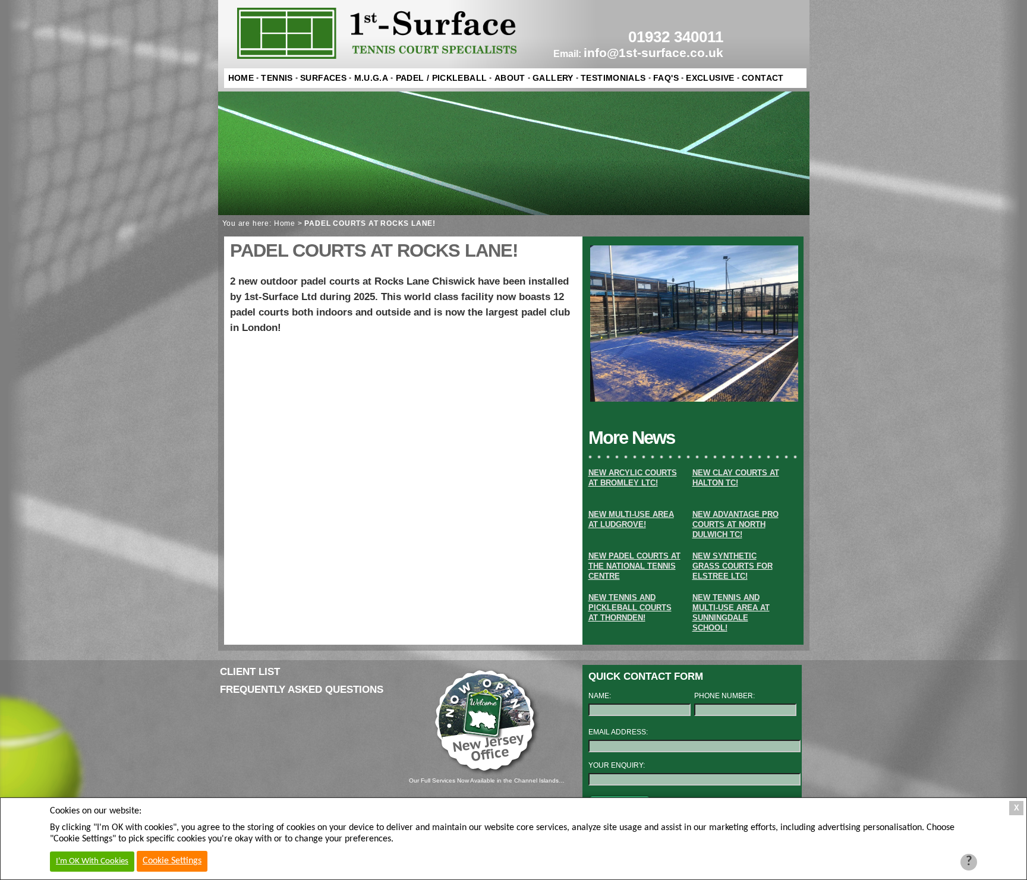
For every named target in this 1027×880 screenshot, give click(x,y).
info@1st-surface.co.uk (653, 52)
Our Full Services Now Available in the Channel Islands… (487, 780)
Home (241, 78)
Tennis (276, 78)
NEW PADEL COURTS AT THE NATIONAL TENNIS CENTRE (634, 566)
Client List (250, 671)
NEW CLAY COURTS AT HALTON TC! (735, 477)
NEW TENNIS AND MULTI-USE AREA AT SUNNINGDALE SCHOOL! (731, 612)
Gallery (553, 78)
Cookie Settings (172, 861)
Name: (599, 696)
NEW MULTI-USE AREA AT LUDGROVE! (631, 519)
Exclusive (710, 78)
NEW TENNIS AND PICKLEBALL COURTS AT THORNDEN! (630, 607)
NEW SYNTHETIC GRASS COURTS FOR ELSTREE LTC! (732, 566)
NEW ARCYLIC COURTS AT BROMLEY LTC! (632, 477)
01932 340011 (675, 37)
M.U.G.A (371, 78)
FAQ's (666, 78)
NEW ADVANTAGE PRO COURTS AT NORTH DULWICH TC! (735, 524)
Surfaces (323, 78)
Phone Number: (724, 696)
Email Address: (618, 732)
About (509, 78)
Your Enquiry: (616, 765)
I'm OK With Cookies (92, 861)
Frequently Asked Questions (301, 689)
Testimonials (613, 78)
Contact (763, 78)
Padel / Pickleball (441, 78)
